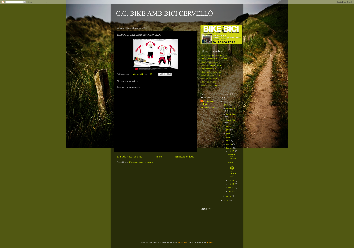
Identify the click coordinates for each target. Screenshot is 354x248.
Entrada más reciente (129, 156)
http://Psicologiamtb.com (211, 65)
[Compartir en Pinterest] (170, 74)
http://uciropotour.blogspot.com (214, 59)
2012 (226, 105)
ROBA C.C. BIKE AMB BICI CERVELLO (232, 169)
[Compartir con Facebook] (167, 74)
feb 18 (231, 151)
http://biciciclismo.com (210, 62)
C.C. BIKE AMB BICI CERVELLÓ (164, 13)
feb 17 (231, 180)
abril (228, 141)
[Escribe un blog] (162, 74)
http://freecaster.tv (208, 69)
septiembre (231, 120)
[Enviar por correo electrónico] (159, 74)
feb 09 (231, 191)
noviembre (230, 114)
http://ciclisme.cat (208, 82)
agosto (229, 126)
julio (228, 130)
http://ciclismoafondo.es (211, 72)
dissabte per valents (232, 156)
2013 (226, 102)
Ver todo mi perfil (208, 107)
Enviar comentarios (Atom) (141, 162)
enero (229, 196)
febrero (229, 148)
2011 (226, 201)
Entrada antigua (184, 156)
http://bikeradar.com (209, 79)
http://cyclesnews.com (210, 75)
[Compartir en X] (165, 74)
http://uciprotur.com (209, 85)
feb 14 (231, 184)
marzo (229, 144)
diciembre (230, 108)
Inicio (159, 156)
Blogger (209, 242)
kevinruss (182, 242)
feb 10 (231, 188)
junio (228, 133)
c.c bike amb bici (209, 102)
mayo (229, 137)
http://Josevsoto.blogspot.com (214, 55)
